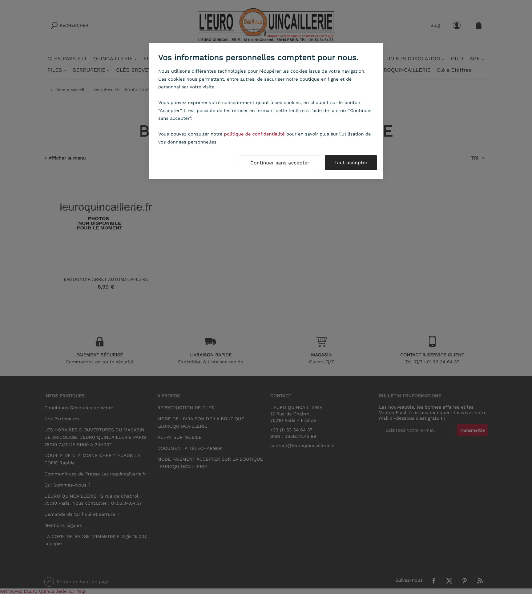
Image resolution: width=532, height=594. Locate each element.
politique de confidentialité (254, 134)
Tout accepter (351, 162)
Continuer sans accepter (279, 163)
